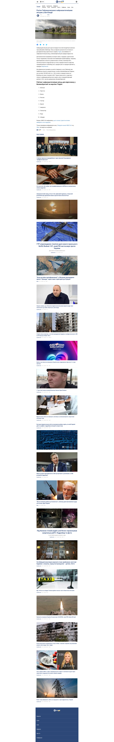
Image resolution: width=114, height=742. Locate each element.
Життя (58, 7)
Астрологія (53, 7)
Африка (39, 729)
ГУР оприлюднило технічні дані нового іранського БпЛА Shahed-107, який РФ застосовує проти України (57, 246)
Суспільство (49, 6)
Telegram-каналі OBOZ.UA (64, 125)
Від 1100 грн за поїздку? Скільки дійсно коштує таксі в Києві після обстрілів (55, 590)
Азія (38, 725)
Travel (48, 7)
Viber (38, 127)
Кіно (72, 7)
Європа (39, 716)
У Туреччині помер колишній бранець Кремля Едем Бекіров (51, 390)
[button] (55, 29)
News (37, 281)
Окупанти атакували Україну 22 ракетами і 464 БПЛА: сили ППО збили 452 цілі (56, 617)
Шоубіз (43, 6)
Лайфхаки (64, 7)
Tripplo (60, 51)
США (38, 720)
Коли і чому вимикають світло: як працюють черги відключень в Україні (55, 699)
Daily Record (44, 66)
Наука (68, 7)
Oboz (41, 14)
